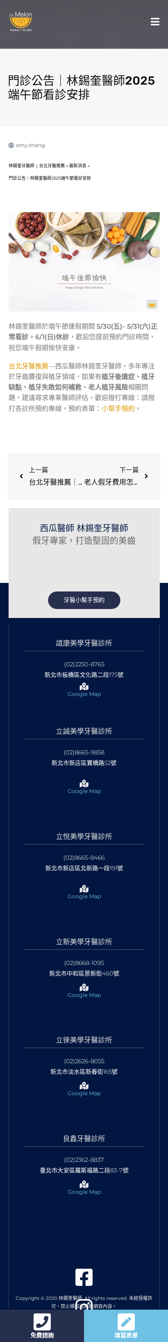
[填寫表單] (126, 1321)
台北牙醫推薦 (28, 366)
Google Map (84, 694)
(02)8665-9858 (84, 752)
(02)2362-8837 (84, 1159)
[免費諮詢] (42, 1321)
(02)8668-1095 (84, 963)
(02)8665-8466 (84, 857)
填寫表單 (126, 1335)
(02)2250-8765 (84, 664)
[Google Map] (84, 686)
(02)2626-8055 (84, 1061)
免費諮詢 (42, 1335)
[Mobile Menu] (155, 21)
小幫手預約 (118, 409)
